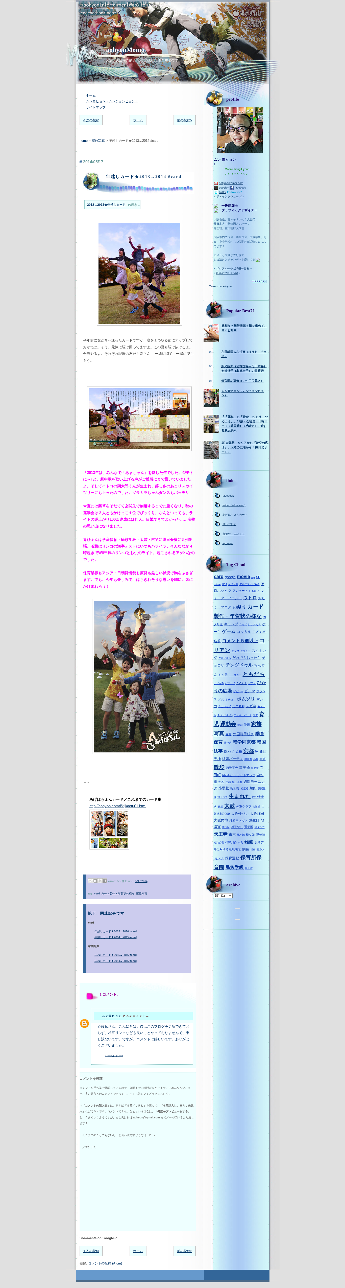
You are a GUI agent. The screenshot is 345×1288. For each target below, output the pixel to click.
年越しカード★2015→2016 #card (115, 931)
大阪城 (256, 806)
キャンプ (231, 624)
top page (228, 543)
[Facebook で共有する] (104, 880)
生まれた (240, 796)
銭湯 (220, 806)
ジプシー (245, 651)
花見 (229, 734)
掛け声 (228, 742)
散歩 (219, 767)
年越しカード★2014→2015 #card (115, 937)
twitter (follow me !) (234, 505)
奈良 (240, 842)
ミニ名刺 (238, 706)
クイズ (243, 624)
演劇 (239, 724)
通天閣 (248, 827)
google (230, 577)
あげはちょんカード (235, 514)
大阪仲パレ (240, 814)
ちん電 (223, 675)
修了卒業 (237, 781)
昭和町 (234, 788)
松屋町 (244, 788)
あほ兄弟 (233, 584)
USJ (224, 584)
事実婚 (244, 768)
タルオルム (224, 658)
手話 (228, 781)
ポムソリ (246, 698)
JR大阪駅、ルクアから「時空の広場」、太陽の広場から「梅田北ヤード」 (244, 447)
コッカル (244, 632)
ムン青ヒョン (112, 1015)
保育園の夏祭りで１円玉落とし (242, 381)
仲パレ (226, 827)
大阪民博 (221, 820)
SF (258, 577)
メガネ (251, 706)
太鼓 (229, 806)
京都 (248, 751)
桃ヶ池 (241, 834)
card (97, 893)
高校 (255, 759)
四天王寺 (232, 768)
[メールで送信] (90, 880)
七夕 (221, 782)
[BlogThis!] (95, 880)
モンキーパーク (243, 715)
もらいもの (225, 715)
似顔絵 (255, 768)
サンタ (235, 651)
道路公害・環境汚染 (225, 842)
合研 (263, 759)
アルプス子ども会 (249, 584)
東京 (232, 834)
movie (243, 576)
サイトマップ (96, 107)
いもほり (254, 590)
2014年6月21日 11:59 (114, 1055)
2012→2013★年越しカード (106, 204)
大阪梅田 (257, 814)
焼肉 (253, 788)
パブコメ (230, 683)
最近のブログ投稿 (227, 272)
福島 (253, 849)
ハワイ (241, 683)
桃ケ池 (250, 834)
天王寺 (221, 834)
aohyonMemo (125, 49)
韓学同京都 (244, 742)
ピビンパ (238, 691)
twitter (222, 192)
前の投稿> (184, 120)
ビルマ (249, 691)
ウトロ (250, 597)
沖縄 (247, 724)
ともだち (254, 674)
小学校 (223, 788)
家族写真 (98, 141)
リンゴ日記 (229, 524)
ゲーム (229, 631)
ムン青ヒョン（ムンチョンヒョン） (112, 101)
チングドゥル (239, 665)
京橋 (239, 751)
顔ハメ (229, 751)
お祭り (239, 606)
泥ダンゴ (260, 827)
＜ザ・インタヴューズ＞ (229, 196)
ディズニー (235, 675)
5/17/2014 (141, 881)
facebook (240, 187)
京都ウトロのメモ (234, 533)
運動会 (228, 724)
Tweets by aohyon (220, 286)
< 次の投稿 (91, 120)
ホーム (91, 95)
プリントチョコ (227, 699)
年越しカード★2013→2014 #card (143, 176)
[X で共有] (100, 880)
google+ (224, 187)
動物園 (260, 834)
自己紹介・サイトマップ (238, 775)
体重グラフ (243, 806)
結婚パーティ (232, 759)
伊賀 (255, 715)
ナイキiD (219, 683)
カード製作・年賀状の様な (118, 893)
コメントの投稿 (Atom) (105, 1263)
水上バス (222, 797)
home (84, 141)
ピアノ (252, 683)
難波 (248, 841)
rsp (253, 577)
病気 (245, 849)
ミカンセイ (224, 706)
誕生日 (254, 820)
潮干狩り (237, 827)
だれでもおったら (246, 658)
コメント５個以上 (240, 640)
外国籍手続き (243, 734)
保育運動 (232, 858)
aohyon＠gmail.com (231, 183)
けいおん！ (254, 624)
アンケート (240, 590)
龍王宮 (249, 868)
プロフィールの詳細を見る (232, 268)
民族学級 (235, 867)
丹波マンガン (238, 820)
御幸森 (248, 759)
